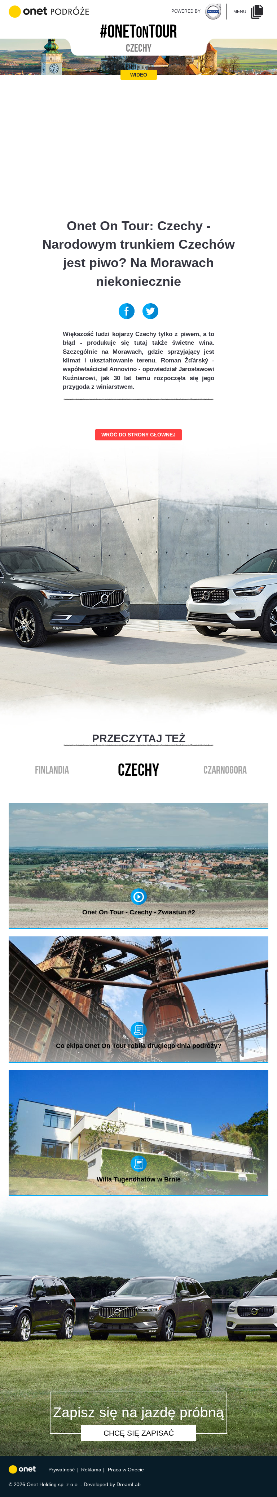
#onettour (138, 29)
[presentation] (131, 787)
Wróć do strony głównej (138, 435)
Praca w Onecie (126, 1469)
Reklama (91, 1469)
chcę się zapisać (139, 1433)
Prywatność (61, 1469)
